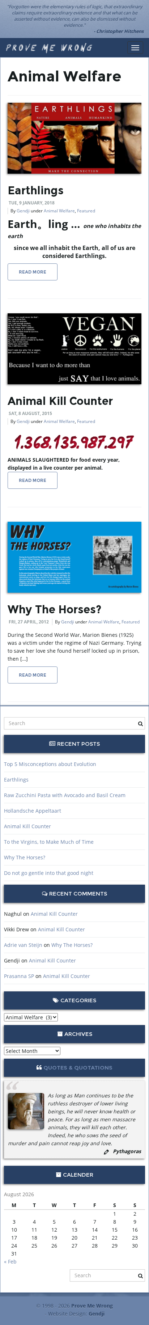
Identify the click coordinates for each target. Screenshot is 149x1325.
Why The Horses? (55, 609)
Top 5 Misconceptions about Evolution (50, 764)
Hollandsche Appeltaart (32, 810)
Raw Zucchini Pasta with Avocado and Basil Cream (64, 795)
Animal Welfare (59, 211)
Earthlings (36, 190)
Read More (32, 272)
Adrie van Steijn (23, 944)
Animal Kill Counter (60, 401)
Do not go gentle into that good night (48, 872)
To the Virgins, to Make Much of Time (49, 841)
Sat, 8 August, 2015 (30, 413)
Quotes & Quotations (77, 1067)
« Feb (10, 1261)
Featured (86, 211)
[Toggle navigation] (135, 47)
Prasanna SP (19, 976)
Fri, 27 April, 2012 (29, 622)
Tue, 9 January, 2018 (32, 203)
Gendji (23, 211)
